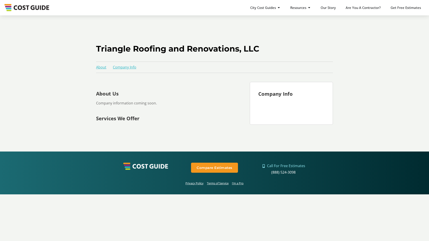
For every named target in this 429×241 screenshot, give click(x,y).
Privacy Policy (194, 183)
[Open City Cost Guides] (278, 7)
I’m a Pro (238, 183)
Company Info (124, 67)
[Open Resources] (309, 7)
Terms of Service (218, 183)
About (101, 67)
